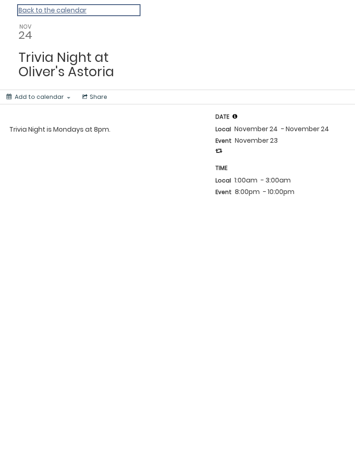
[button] (235, 116)
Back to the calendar (52, 10)
